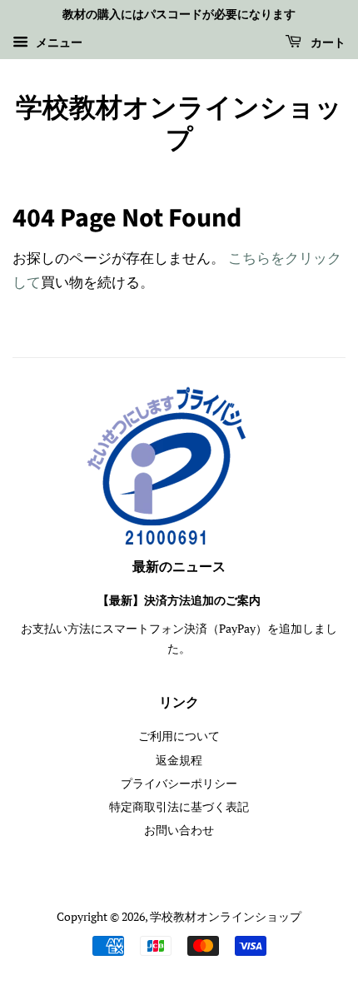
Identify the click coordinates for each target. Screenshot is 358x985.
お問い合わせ (179, 830)
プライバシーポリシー (179, 783)
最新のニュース (179, 567)
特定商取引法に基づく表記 (179, 806)
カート (327, 43)
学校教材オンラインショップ (179, 124)
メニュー (57, 42)
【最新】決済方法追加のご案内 (179, 600)
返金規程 (179, 760)
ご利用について (179, 736)
